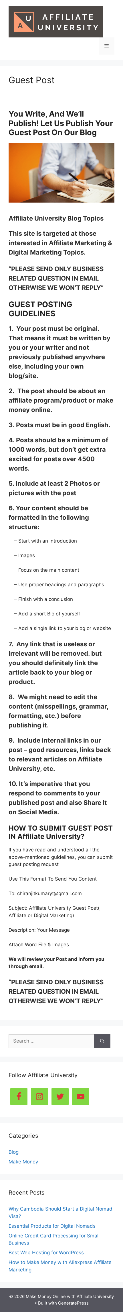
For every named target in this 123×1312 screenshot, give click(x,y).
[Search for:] (51, 1041)
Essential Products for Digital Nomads (52, 1226)
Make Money (23, 1162)
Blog (14, 1152)
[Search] (102, 1041)
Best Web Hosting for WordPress (46, 1252)
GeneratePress (73, 1303)
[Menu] (106, 46)
